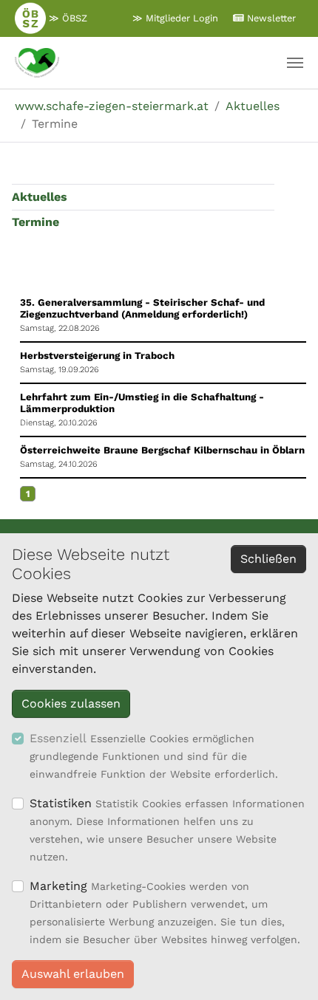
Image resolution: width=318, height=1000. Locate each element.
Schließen (268, 559)
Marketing (58, 886)
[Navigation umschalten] (295, 62)
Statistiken (61, 803)
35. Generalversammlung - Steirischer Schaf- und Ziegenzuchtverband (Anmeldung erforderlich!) (142, 308)
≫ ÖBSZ (66, 18)
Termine (35, 222)
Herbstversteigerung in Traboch (97, 355)
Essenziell (58, 738)
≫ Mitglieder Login (175, 18)
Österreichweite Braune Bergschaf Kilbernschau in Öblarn (162, 450)
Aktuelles (39, 197)
